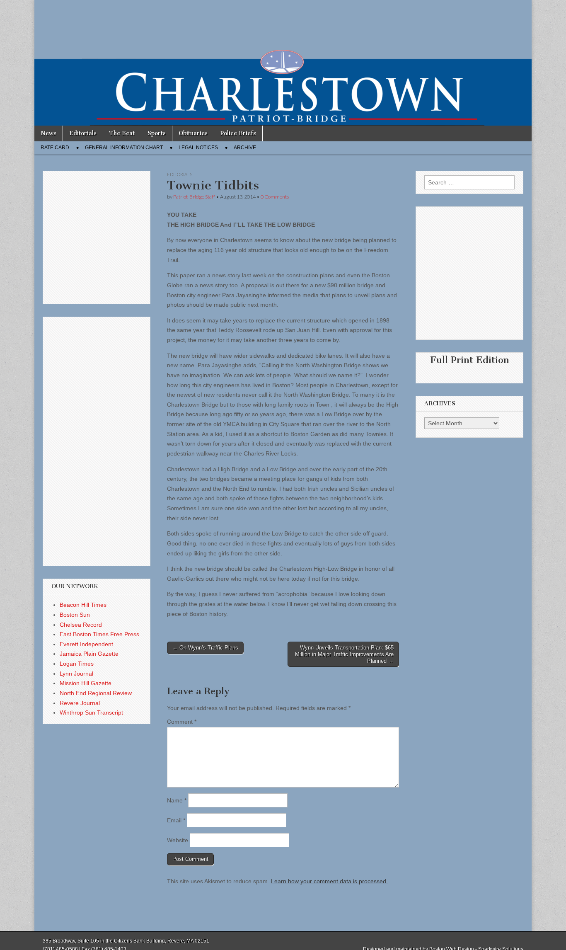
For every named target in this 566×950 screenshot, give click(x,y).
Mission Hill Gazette (85, 683)
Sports (157, 133)
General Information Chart (124, 147)
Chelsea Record (81, 624)
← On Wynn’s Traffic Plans (205, 648)
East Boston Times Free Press (99, 634)
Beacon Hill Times (83, 604)
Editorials (83, 133)
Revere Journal (80, 703)
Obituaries (193, 133)
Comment (181, 721)
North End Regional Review (96, 693)
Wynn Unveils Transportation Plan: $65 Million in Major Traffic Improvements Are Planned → (344, 654)
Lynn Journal (76, 673)
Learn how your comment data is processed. (329, 881)
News (48, 133)
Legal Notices (198, 147)
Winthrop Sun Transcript (91, 712)
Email (176, 820)
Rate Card (55, 147)
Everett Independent (86, 644)
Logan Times (77, 663)
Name (176, 800)
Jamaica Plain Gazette (89, 653)
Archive (245, 147)
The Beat (122, 133)
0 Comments (275, 197)
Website (177, 840)
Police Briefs (238, 133)
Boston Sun (75, 614)
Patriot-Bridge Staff (194, 197)
